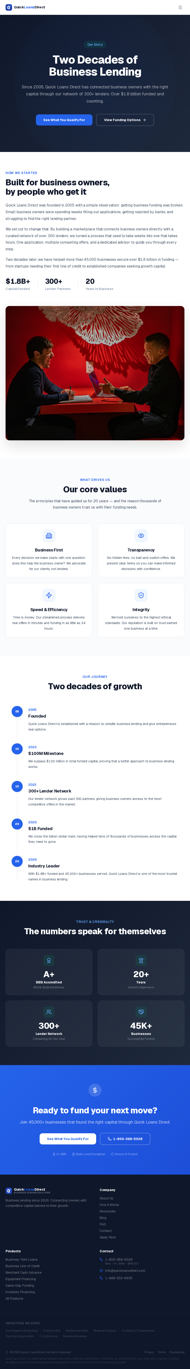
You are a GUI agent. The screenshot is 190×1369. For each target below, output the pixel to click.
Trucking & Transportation (138, 1331)
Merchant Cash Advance (24, 1272)
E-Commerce (48, 1336)
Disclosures (177, 1352)
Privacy (149, 1352)
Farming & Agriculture (20, 1336)
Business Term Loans (21, 1259)
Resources (108, 1211)
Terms (162, 1352)
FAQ (103, 1224)
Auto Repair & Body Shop (22, 1331)
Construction (51, 1331)
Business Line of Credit (23, 1266)
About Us (106, 1198)
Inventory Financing (20, 1292)
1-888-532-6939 (118, 1278)
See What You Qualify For (64, 120)
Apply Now (108, 1237)
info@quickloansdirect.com (125, 1271)
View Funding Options (122, 120)
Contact (105, 1231)
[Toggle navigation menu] (180, 7)
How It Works (109, 1205)
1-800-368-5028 (119, 1259)
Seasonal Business (75, 1336)
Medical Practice (105, 1331)
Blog (103, 1218)
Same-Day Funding (20, 1285)
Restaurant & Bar (77, 1331)
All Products (14, 1298)
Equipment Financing (21, 1279)
